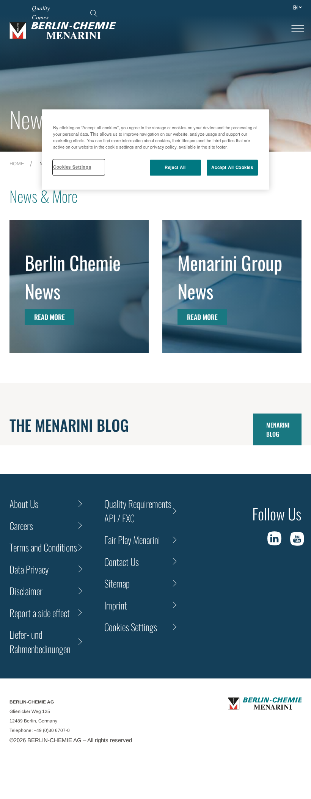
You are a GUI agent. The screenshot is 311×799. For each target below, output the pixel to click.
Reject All (175, 167)
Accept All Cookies (232, 167)
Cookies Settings (72, 167)
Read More (49, 317)
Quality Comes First (41, 17)
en (295, 7)
